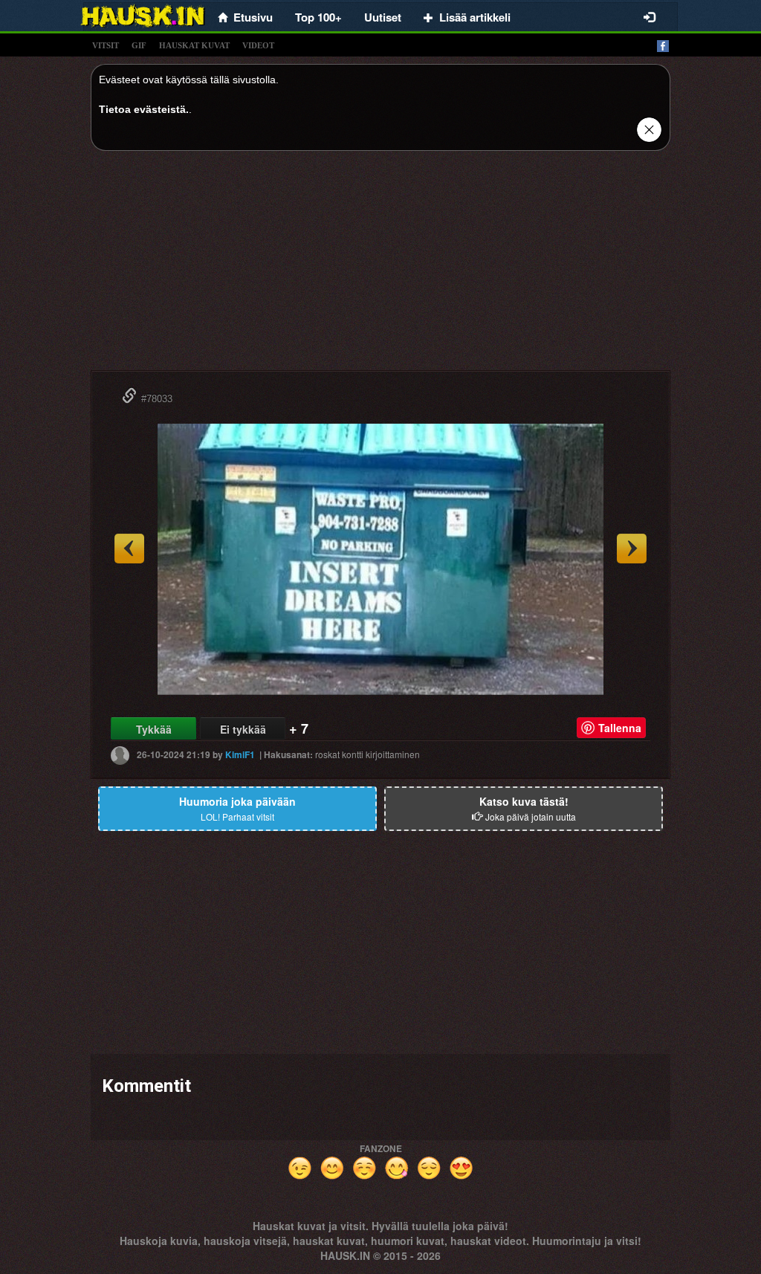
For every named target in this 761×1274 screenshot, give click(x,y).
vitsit (105, 45)
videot (258, 45)
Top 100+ (318, 17)
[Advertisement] (380, 266)
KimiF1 (240, 754)
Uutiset (382, 17)
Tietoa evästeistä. (144, 109)
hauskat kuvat (194, 45)
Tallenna (619, 727)
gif (139, 45)
